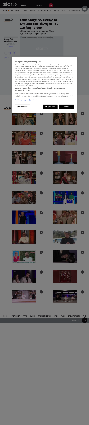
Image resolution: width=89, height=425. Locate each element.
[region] (44, 84)
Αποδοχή (66, 106)
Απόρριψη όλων (50, 106)
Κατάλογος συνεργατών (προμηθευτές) (26, 100)
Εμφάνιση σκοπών (22, 106)
